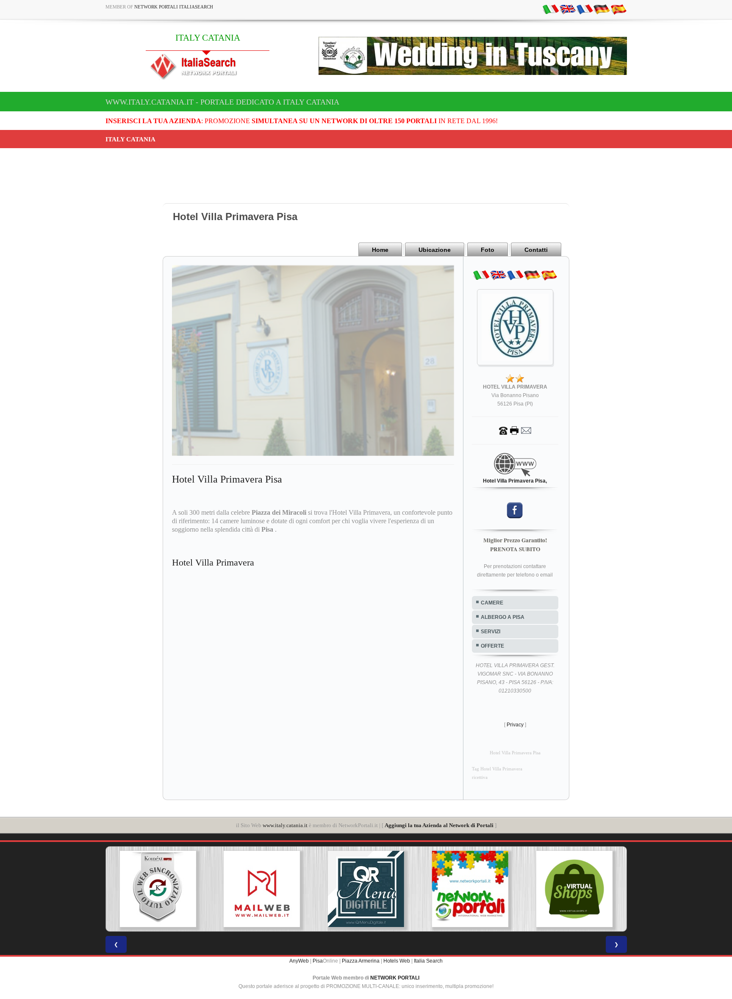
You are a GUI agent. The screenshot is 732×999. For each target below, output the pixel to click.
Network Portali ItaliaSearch (173, 6)
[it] (550, 8)
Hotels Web (396, 961)
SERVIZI (490, 632)
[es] (618, 8)
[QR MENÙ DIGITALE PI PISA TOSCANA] (295, 889)
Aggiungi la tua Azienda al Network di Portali (439, 825)
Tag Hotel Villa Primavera (497, 769)
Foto (487, 249)
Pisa (318, 961)
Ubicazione (435, 249)
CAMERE (492, 603)
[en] (567, 8)
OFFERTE (492, 646)
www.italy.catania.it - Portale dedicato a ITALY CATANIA (222, 102)
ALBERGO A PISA (502, 617)
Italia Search (428, 961)
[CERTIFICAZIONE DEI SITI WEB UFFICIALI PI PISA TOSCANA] (607, 889)
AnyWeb (299, 961)
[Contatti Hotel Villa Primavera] (515, 430)
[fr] (584, 8)
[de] (601, 8)
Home (380, 249)
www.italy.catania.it (285, 825)
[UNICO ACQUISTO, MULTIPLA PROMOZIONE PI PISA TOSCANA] (399, 889)
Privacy (515, 725)
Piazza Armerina (361, 961)
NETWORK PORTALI (394, 978)
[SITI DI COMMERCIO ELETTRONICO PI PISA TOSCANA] (503, 889)
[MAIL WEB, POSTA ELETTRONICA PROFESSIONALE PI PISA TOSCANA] (190, 889)
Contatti (536, 249)
